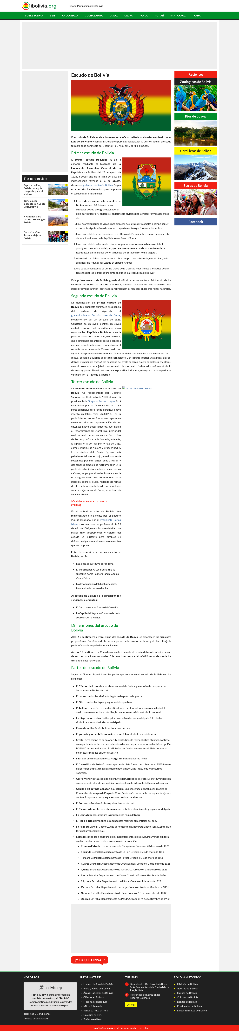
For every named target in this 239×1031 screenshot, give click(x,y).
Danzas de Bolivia (187, 1001)
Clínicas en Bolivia (93, 997)
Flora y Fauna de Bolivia (96, 988)
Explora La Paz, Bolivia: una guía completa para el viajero (33, 189)
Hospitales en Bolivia (95, 1001)
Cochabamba (94, 15)
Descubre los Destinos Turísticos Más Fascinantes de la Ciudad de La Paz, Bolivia (149, 987)
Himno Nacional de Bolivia (98, 984)
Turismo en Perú (92, 1019)
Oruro (128, 15)
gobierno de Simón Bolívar (98, 184)
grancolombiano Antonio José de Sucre (95, 315)
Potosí (159, 15)
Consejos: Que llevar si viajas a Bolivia (32, 235)
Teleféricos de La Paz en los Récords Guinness (145, 996)
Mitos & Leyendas (93, 1006)
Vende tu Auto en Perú (95, 1010)
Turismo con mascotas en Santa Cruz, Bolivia (35, 203)
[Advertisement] (119, 45)
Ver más (131, 1004)
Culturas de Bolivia (187, 997)
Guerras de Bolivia (187, 988)
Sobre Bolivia (34, 15)
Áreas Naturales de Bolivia (98, 992)
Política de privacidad (36, 1018)
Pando (144, 15)
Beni (52, 15)
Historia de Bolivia (187, 984)
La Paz (113, 15)
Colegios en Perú (92, 1014)
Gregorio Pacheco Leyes (101, 401)
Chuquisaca (70, 15)
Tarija (196, 15)
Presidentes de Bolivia (189, 1006)
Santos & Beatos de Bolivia (192, 1010)
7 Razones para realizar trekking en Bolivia (35, 219)
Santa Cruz (178, 15)
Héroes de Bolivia (187, 992)
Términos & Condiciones (37, 1013)
